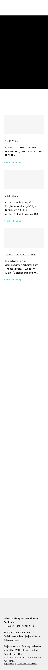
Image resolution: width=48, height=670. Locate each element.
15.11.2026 (11, 141)
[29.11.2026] (24, 179)
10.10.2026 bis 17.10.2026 (20, 254)
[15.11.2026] (24, 124)
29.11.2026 (11, 195)
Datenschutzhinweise (27, 663)
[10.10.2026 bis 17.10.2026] (24, 238)
